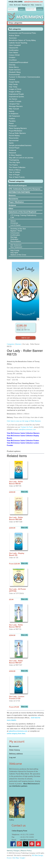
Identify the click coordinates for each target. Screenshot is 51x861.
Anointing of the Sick (18, 229)
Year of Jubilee (14, 172)
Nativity (11, 111)
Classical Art (13, 48)
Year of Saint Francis (17, 177)
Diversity (12, 65)
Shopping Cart (26, 5)
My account (14, 746)
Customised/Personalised (18, 62)
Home (11, 5)
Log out (12, 757)
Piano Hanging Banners (18, 128)
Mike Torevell (14, 109)
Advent (13, 221)
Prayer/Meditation (15, 131)
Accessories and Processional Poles (22, 33)
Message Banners (16, 106)
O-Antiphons (13, 113)
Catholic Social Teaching (18, 43)
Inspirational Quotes (16, 96)
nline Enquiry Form (20, 831)
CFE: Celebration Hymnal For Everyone (24, 189)
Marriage (13, 237)
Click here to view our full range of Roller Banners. (24, 421)
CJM (12, 217)
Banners (18, 344)
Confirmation (14, 50)
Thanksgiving (14, 160)
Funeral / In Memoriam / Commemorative (24, 77)
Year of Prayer (14, 175)
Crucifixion (13, 60)
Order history (14, 750)
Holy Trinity (13, 87)
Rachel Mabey (14, 135)
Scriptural (12, 150)
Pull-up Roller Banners (17, 133)
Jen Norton (13, 99)
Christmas (14, 223)
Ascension (13, 38)
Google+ (23, 858)
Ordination (14, 239)
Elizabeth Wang (15, 72)
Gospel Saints (14, 82)
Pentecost (12, 126)
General (12, 79)
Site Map (16, 858)
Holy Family (13, 84)
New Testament (16, 247)
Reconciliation (15, 241)
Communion (15, 233)
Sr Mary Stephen (15, 155)
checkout (39, 9)
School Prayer (14, 148)
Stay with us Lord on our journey (21, 158)
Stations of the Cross (18, 255)
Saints (11, 143)
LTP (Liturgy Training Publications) (23, 215)
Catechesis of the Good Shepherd (22, 212)
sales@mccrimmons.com (33, 2)
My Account (17, 5)
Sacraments (13, 199)
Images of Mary (15, 92)
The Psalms (13, 165)
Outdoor (12, 118)
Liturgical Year (14, 104)
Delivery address (16, 754)
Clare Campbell (15, 45)
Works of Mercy (15, 170)
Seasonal (12, 153)
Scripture (12, 205)
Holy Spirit (14, 253)
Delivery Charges (13, 850)
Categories (10, 344)
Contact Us (38, 5)
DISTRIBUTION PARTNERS (19, 192)
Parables (12, 121)
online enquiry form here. (16, 733)
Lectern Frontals (15, 101)
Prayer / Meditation (16, 202)
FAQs (32, 5)
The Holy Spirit (14, 162)
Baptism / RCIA (16, 231)
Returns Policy (26, 850)
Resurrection (14, 138)
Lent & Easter (15, 225)
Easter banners (14, 70)
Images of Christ (15, 89)
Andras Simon (14, 35)
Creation (12, 57)
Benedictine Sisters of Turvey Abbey (22, 40)
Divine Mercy (14, 67)
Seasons (12, 195)
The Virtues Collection (17, 167)
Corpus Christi (14, 55)
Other (11, 208)
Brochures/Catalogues (18, 185)
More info (24, 492)
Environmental (14, 75)
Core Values (13, 52)
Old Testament (14, 116)
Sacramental (13, 140)
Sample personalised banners (20, 145)
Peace (11, 123)
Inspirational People (16, 94)
